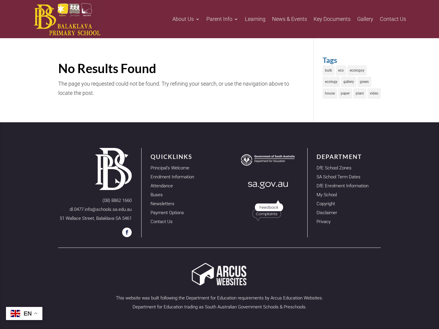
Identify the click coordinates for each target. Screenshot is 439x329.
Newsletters (162, 203)
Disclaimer (327, 212)
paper (345, 93)
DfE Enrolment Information (343, 186)
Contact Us (393, 19)
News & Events (289, 19)
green (364, 82)
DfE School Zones (334, 168)
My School (327, 194)
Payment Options (167, 212)
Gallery (365, 19)
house (330, 93)
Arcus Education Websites (296, 298)
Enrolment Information (172, 177)
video (374, 93)
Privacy (324, 221)
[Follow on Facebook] (127, 232)
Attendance (162, 186)
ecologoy (357, 70)
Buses (157, 194)
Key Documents (332, 19)
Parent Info (219, 19)
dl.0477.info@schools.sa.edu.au (101, 209)
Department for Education (211, 298)
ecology (331, 82)
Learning (255, 19)
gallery (348, 82)
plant (360, 93)
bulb (328, 70)
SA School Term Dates (338, 177)
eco (341, 70)
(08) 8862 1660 (117, 200)
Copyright (326, 203)
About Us (183, 19)
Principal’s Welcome (170, 168)
